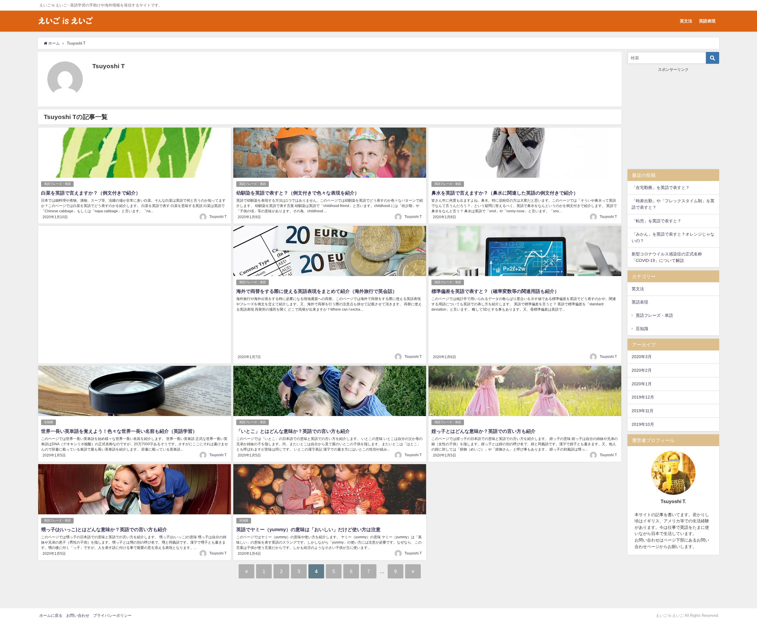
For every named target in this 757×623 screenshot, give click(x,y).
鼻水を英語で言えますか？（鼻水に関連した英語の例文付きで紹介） (504, 192)
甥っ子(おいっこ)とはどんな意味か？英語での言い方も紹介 (104, 529)
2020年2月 (642, 370)
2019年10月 (643, 424)
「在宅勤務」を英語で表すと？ (661, 187)
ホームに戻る (50, 615)
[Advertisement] (134, 294)
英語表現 (707, 21)
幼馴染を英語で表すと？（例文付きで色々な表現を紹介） (297, 192)
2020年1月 (642, 384)
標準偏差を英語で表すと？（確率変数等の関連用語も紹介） (495, 291)
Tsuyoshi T (218, 216)
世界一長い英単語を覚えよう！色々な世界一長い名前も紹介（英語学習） (119, 431)
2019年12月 (643, 397)
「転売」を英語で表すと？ (656, 221)
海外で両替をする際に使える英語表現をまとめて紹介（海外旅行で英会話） (316, 291)
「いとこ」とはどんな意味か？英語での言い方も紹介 (293, 431)
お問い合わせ (77, 615)
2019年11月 (643, 411)
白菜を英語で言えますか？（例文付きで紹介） (90, 192)
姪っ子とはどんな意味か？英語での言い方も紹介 (483, 431)
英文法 (686, 21)
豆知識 (48, 422)
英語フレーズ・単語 (57, 183)
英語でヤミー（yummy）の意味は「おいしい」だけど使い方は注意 (308, 529)
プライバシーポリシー (112, 615)
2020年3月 (642, 357)
